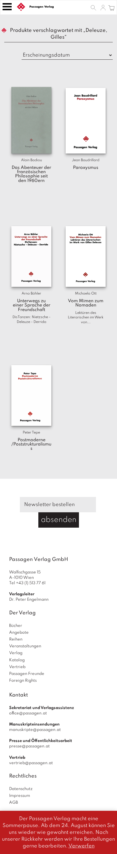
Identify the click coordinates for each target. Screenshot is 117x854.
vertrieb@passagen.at (31, 763)
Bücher (15, 626)
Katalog (17, 660)
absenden (58, 520)
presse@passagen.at (29, 746)
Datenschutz (21, 789)
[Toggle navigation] (7, 6)
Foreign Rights (23, 681)
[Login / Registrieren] (103, 7)
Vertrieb (17, 667)
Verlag (15, 653)
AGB (13, 803)
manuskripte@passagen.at (35, 730)
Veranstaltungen (25, 646)
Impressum (19, 796)
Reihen (15, 639)
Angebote (19, 633)
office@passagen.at (28, 713)
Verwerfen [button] (81, 846)
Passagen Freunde (26, 674)
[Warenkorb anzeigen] (111, 7)
